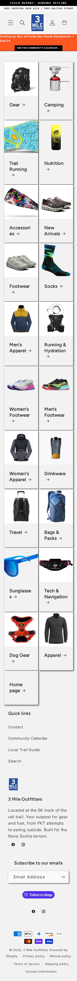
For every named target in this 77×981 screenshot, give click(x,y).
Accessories (20, 230)
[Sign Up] (63, 877)
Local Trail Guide (24, 749)
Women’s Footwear (19, 412)
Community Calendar (28, 738)
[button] (10, 23)
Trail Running (18, 166)
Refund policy (60, 956)
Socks (50, 286)
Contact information (41, 971)
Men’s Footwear (54, 412)
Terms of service (27, 964)
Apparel (52, 655)
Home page (16, 687)
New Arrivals (52, 230)
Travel (15, 532)
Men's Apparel (17, 347)
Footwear (19, 286)
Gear (14, 105)
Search (15, 761)
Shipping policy (57, 964)
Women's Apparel (19, 476)
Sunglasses (20, 593)
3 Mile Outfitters (35, 950)
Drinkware (55, 473)
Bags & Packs (51, 535)
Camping (54, 105)
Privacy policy (34, 956)
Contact (15, 727)
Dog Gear (19, 655)
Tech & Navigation (56, 593)
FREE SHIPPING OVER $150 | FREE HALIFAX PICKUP (38, 8)
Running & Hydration (55, 347)
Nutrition (54, 163)
